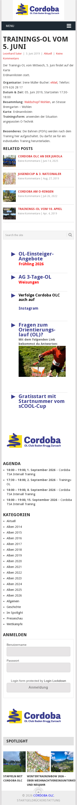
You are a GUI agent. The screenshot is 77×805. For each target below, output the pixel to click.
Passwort (13, 660)
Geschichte (14, 607)
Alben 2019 (14, 555)
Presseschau (15, 618)
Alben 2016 (14, 538)
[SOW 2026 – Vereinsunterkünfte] (62, 761)
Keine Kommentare (29, 160)
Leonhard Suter (12, 53)
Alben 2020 (14, 561)
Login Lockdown (55, 680)
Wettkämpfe (14, 624)
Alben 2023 (14, 578)
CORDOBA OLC (43, 795)
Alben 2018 (14, 549)
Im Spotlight (15, 612)
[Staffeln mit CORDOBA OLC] (14, 761)
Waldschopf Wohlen (37, 102)
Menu (10, 26)
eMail (53, 82)
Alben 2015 (14, 532)
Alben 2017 (14, 544)
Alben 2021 (14, 567)
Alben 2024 (14, 584)
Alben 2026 (14, 595)
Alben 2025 (14, 589)
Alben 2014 (14, 526)
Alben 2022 (14, 572)
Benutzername (17, 644)
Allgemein (13, 601)
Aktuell (48, 53)
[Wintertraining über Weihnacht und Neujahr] (38, 761)
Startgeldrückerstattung (38, 800)
